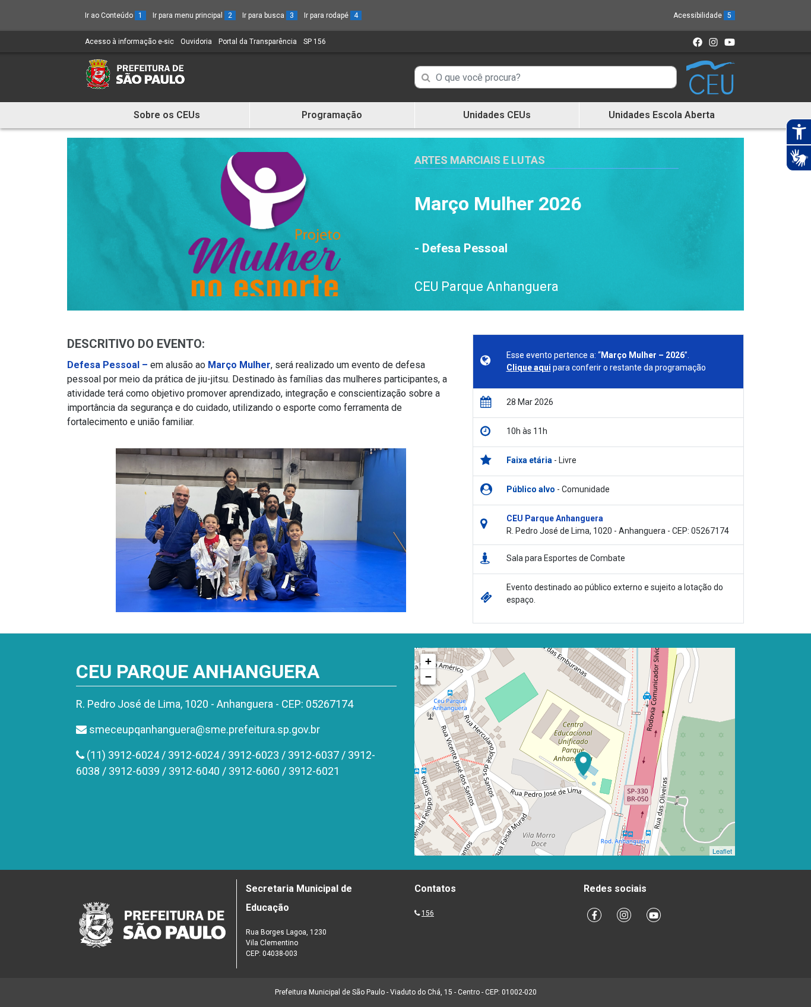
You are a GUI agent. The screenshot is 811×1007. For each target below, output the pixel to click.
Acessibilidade (702, 15)
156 (428, 913)
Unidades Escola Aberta (662, 115)
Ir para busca (268, 15)
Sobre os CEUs (167, 115)
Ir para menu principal (192, 15)
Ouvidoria (196, 41)
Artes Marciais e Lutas (479, 160)
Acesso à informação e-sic (129, 41)
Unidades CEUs (497, 115)
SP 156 (314, 41)
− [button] (428, 676)
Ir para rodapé (331, 15)
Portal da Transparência (257, 41)
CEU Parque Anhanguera (486, 286)
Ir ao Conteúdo (113, 15)
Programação (332, 115)
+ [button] (428, 661)
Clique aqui (528, 367)
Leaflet (722, 851)
